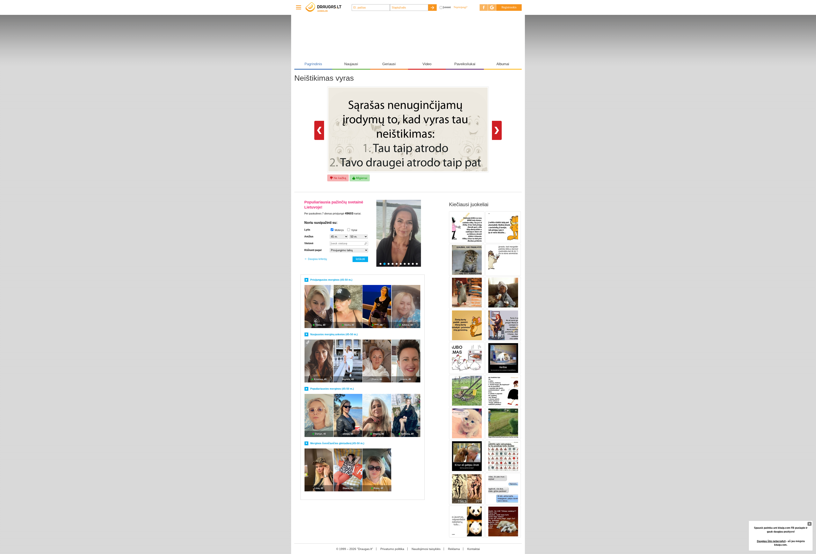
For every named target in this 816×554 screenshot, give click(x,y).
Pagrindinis (313, 64)
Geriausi (389, 64)
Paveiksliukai (464, 64)
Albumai (502, 64)
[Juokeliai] (328, 7)
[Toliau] (497, 130)
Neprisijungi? (460, 7)
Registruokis (509, 7)
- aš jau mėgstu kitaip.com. (781, 543)
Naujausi (351, 64)
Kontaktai (473, 549)
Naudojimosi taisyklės (426, 549)
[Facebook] (484, 7)
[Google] (492, 7)
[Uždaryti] (810, 524)
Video (426, 64)
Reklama (454, 549)
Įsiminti (447, 7)
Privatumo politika (392, 549)
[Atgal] (319, 130)
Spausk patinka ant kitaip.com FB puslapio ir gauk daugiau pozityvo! (781, 529)
